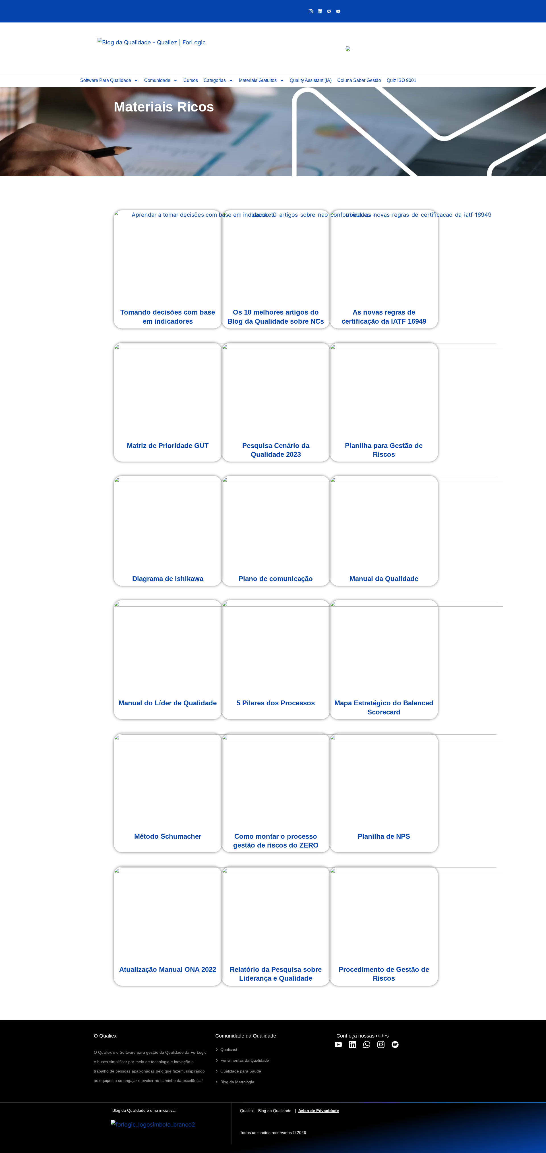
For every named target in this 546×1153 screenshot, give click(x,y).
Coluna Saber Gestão (359, 80)
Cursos (190, 80)
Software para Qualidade (105, 80)
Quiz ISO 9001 (401, 80)
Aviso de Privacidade (318, 1110)
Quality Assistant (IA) (311, 80)
